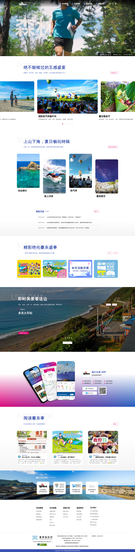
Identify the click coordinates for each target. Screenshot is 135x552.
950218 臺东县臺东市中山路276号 (42, 541)
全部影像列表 (66, 343)
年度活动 (113, 73)
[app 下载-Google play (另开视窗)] (89, 388)
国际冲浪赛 (95, 519)
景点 (51, 519)
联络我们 (94, 525)
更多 (96, 211)
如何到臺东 (79, 514)
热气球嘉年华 (95, 516)
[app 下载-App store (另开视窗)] (89, 393)
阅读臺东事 (39, 519)
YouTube (94, 522)
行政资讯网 (95, 511)
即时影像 (79, 511)
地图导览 (52, 517)
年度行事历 (39, 511)
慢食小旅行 (66, 511)
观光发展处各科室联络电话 (71, 543)
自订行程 (65, 517)
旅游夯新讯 (39, 517)
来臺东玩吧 (52, 511)
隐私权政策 (63, 546)
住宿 (51, 522)
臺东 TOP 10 (53, 514)
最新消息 (38, 514)
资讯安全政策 (70, 546)
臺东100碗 (52, 525)
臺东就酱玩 (95, 514)
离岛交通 (79, 519)
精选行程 (65, 514)
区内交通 (79, 517)
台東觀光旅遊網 (24, 3)
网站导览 (58, 546)
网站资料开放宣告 (83, 546)
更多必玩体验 (112, 147)
